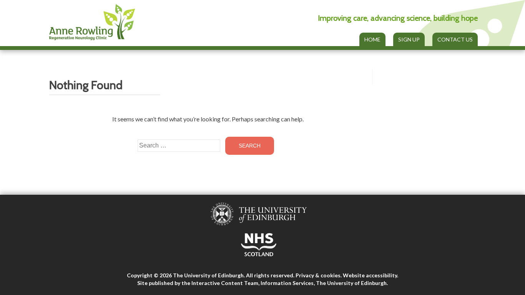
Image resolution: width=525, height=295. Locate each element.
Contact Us (455, 39)
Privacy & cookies (318, 275)
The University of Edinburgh (351, 283)
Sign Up (409, 39)
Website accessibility (370, 275)
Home (372, 39)
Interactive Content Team (224, 283)
